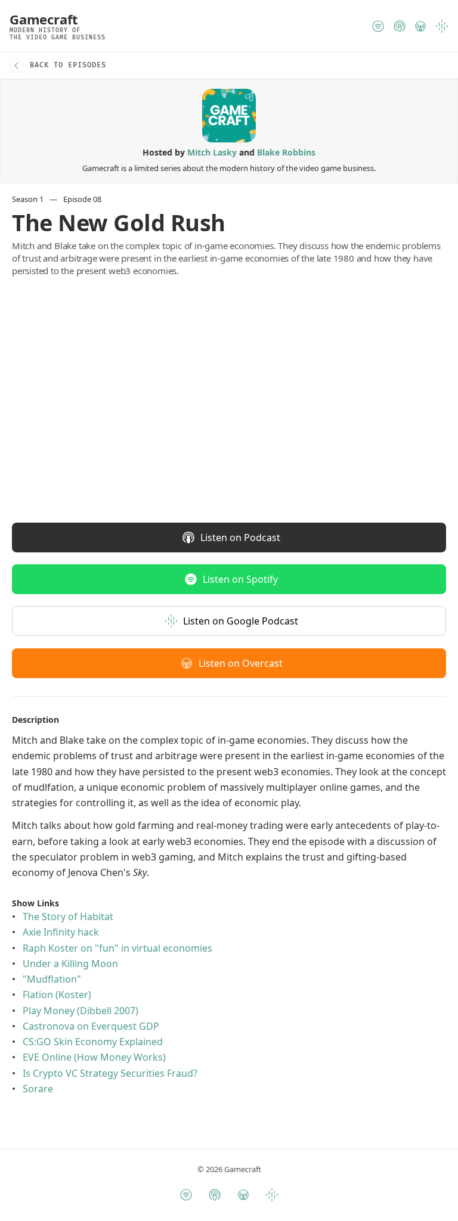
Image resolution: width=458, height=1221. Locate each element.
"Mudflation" (52, 979)
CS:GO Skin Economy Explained (93, 1041)
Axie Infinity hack (61, 932)
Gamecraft (44, 19)
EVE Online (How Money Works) (94, 1057)
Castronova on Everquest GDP (91, 1026)
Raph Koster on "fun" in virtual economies (117, 948)
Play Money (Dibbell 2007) (80, 1010)
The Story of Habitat (68, 916)
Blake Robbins (286, 152)
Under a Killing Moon (70, 963)
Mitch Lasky (212, 152)
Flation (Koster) (57, 994)
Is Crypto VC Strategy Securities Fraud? (110, 1072)
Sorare (38, 1088)
